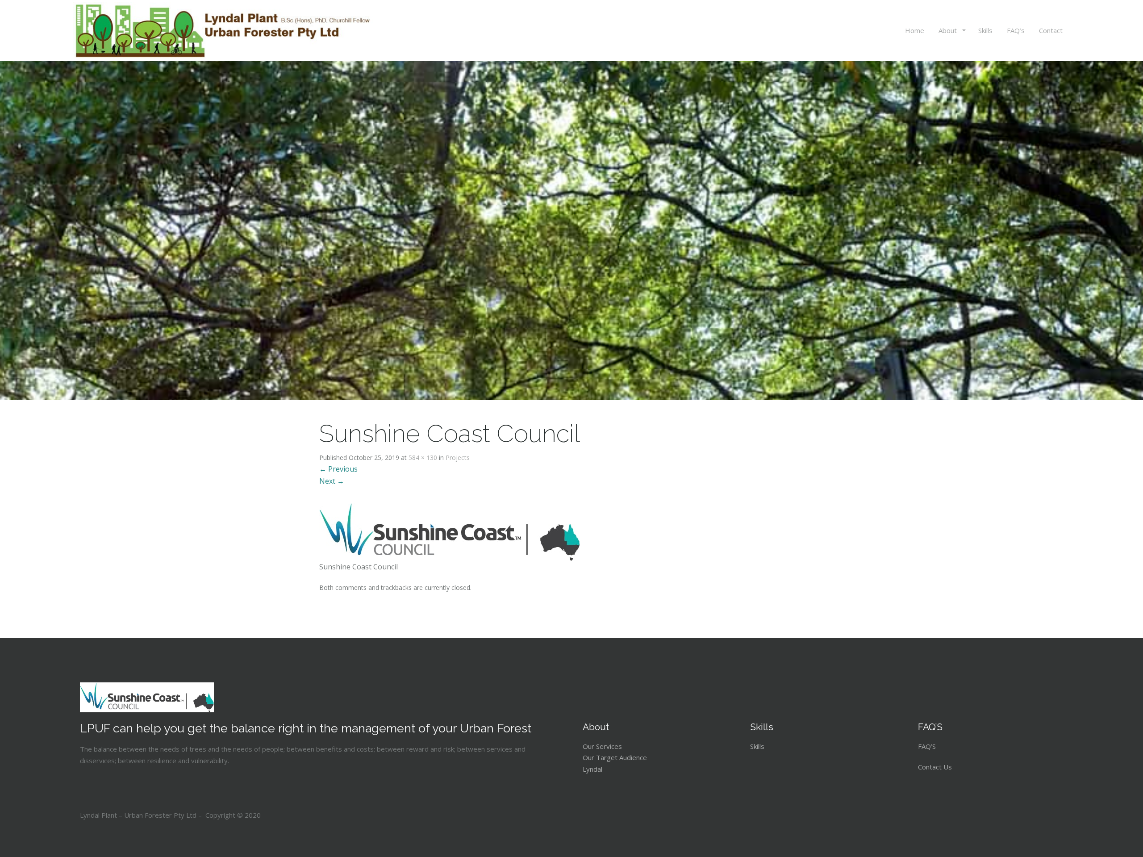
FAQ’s (1016, 30)
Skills (985, 30)
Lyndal (592, 769)
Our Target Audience (615, 757)
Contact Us (936, 766)
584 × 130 (423, 457)
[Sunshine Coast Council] (449, 531)
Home (914, 30)
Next (331, 481)
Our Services (602, 746)
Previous (338, 469)
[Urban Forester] (225, 30)
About (949, 30)
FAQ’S (927, 746)
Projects (458, 457)
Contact (1051, 30)
